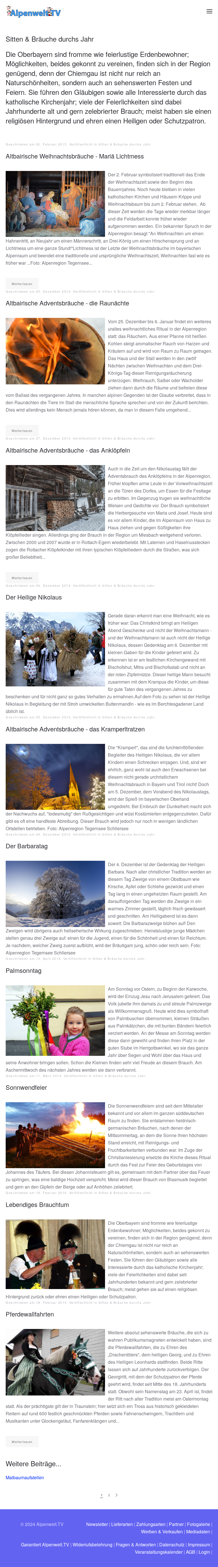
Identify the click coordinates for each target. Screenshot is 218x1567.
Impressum (199, 1544)
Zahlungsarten (150, 1524)
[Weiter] (116, 1495)
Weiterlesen (22, 283)
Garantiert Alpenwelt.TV (45, 1544)
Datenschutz (172, 1544)
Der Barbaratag (27, 845)
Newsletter (97, 1524)
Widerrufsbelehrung (92, 1544)
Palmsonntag (23, 970)
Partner (176, 1524)
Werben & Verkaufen (162, 1531)
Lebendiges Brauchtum (37, 1204)
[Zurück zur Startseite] (34, 11)
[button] (209, 11)
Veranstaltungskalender (159, 1552)
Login (204, 1552)
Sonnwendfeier (26, 1087)
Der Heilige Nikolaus (34, 596)
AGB (190, 1552)
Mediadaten (198, 1531)
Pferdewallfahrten (30, 1313)
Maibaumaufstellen (25, 1477)
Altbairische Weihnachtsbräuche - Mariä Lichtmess (75, 155)
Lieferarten (122, 1524)
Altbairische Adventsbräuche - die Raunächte (67, 302)
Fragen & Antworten (136, 1544)
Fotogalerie (198, 1524)
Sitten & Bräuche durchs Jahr (124, 144)
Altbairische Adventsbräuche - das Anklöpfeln (68, 450)
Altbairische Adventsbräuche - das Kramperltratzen (75, 728)
